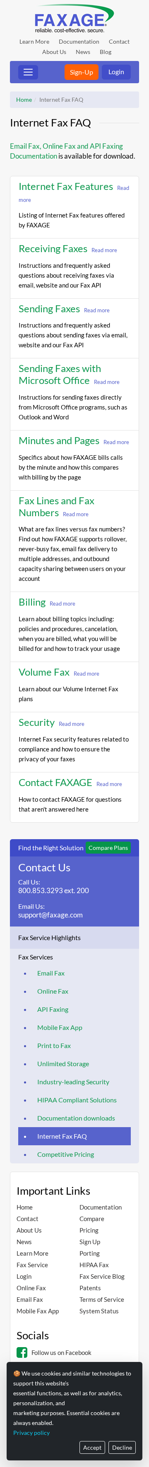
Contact (119, 41)
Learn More (34, 41)
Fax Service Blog (102, 1276)
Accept (92, 1447)
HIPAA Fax (94, 1264)
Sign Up (89, 1241)
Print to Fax (54, 1045)
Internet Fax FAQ (62, 1136)
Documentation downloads (76, 1118)
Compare (91, 1218)
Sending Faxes (49, 308)
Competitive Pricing (65, 1154)
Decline (122, 1447)
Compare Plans (108, 847)
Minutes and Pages (59, 440)
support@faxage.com (50, 914)
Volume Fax (44, 672)
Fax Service (32, 1264)
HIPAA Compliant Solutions (77, 1100)
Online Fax (52, 991)
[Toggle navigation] (28, 72)
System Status (99, 1311)
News (83, 51)
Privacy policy (31, 1432)
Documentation (79, 41)
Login (116, 71)
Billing (32, 602)
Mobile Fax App (59, 1027)
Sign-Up (81, 72)
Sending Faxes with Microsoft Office (60, 374)
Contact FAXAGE (55, 782)
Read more (104, 250)
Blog (105, 51)
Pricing (89, 1230)
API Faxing (52, 1009)
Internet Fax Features (66, 186)
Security (37, 722)
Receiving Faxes (53, 248)
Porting (89, 1253)
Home (24, 99)
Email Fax (51, 973)
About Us (54, 51)
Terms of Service (101, 1299)
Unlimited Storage (63, 1063)
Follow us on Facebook (61, 1352)
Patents (90, 1288)
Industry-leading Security (73, 1082)
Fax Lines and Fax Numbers (56, 506)
